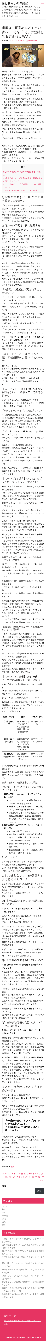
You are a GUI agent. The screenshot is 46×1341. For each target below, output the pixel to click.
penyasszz (32, 40)
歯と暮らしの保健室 (15, 3)
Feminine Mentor (34, 1337)
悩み (4, 1212)
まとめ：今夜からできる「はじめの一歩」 (21, 190)
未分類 (5, 1215)
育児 (4, 1218)
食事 (4, 1225)
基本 (13, 1166)
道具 (4, 1222)
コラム (5, 1206)
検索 (4, 1185)
